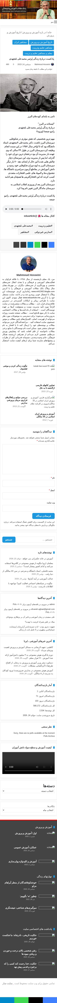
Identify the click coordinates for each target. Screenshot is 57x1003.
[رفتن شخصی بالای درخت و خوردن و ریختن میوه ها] (47, 954)
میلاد (53, 622)
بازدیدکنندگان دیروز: (46, 701)
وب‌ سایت (51, 503)
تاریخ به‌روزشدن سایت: (45, 715)
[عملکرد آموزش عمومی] (47, 852)
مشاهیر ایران (20, 42)
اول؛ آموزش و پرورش (26, 833)
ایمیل (52, 490)
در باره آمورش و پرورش (34, 32)
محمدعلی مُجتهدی (23, 225)
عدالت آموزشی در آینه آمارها (40, 579)
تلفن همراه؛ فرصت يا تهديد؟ (36, 622)
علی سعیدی (50, 617)
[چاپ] (16, 245)
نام (53, 478)
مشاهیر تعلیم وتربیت (42, 47)
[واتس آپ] (37, 245)
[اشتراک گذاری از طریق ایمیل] (23, 245)
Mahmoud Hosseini (42, 64)
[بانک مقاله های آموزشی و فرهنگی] (28, 9)
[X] (44, 245)
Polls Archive (49, 736)
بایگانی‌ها (51, 806)
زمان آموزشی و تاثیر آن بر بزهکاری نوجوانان (24, 617)
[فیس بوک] (51, 245)
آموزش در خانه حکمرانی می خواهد (38, 559)
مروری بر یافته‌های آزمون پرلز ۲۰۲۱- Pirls (30, 604)
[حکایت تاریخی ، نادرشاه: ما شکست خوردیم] (47, 940)
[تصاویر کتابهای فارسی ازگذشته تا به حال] (42, 374)
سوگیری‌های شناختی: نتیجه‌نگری (21, 908)
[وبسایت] (28, 348)
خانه (50, 32)
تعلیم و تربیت (44, 225)
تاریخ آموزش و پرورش (41, 42)
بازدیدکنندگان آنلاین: (46, 691)
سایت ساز (7, 983)
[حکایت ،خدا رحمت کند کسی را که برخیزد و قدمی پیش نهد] (47, 967)
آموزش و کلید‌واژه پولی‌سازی (22, 861)
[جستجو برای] (1, 22)
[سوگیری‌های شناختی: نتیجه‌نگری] (47, 914)
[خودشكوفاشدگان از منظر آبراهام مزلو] (47, 886)
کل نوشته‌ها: (49, 710)
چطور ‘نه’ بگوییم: (28, 896)
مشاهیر (24, 232)
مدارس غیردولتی (42, 232)
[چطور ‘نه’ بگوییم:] (47, 899)
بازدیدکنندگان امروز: (46, 696)
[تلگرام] (30, 245)
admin (52, 604)
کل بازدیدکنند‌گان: (47, 706)
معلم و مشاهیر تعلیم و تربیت (38, 53)
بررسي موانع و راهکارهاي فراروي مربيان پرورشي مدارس (16, 400)
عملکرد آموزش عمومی (25, 847)
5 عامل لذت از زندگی (27, 630)
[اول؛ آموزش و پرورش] (47, 838)
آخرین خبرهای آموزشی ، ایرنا (38, 641)
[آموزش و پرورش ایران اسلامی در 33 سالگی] (42, 403)
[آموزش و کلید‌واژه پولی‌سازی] (47, 865)
